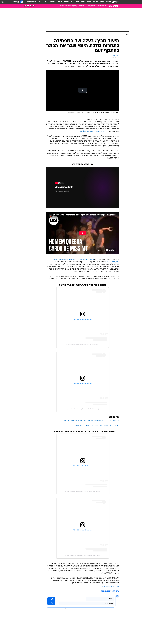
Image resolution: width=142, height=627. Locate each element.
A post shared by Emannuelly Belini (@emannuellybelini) (82, 491)
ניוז (106, 6)
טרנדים (93, 6)
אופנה (45, 2)
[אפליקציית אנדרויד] (33, 6)
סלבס (83, 2)
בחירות (95, 2)
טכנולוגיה (53, 2)
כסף (77, 2)
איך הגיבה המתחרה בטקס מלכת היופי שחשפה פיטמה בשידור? (95, 425)
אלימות (110, 586)
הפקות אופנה (72, 6)
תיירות (60, 2)
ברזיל (106, 586)
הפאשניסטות (100, 6)
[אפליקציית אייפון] (31, 6)
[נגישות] (2, 2)
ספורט (102, 2)
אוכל (72, 2)
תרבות (89, 2)
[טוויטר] (28, 6)
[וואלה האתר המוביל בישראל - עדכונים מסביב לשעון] (115, 2)
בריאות (66, 2)
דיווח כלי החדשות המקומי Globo (93, 131)
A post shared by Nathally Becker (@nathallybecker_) (82, 344)
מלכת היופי (116, 586)
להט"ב (102, 586)
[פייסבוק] (25, 6)
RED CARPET (81, 6)
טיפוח (88, 6)
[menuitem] (107, 2)
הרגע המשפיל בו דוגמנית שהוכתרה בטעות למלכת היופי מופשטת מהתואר (91, 420)
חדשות (108, 2)
